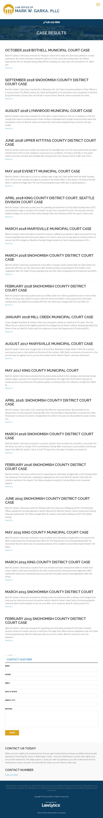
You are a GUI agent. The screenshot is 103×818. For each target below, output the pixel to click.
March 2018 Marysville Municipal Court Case (48, 229)
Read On (8, 68)
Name (8, 666)
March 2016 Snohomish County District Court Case (49, 436)
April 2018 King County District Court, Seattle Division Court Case (49, 200)
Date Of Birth (11, 692)
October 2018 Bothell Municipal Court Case (47, 50)
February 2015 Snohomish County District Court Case (45, 621)
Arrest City (10, 700)
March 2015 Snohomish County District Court (49, 592)
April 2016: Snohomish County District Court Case (48, 402)
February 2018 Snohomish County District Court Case (45, 288)
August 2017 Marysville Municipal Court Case (49, 344)
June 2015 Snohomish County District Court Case (47, 500)
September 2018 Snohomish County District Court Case (46, 82)
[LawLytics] (51, 805)
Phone (8, 674)
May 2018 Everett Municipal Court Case (42, 171)
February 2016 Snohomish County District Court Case (45, 467)
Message (8, 709)
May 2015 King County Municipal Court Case (47, 532)
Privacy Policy (52, 813)
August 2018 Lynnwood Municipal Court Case (48, 111)
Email (8, 683)
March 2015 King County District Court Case (47, 562)
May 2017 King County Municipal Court (42, 370)
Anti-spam (62, 813)
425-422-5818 (53, 22)
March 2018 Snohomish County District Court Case (49, 257)
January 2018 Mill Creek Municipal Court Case (49, 317)
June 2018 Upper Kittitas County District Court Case (50, 142)
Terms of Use (42, 813)
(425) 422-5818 (11, 775)
